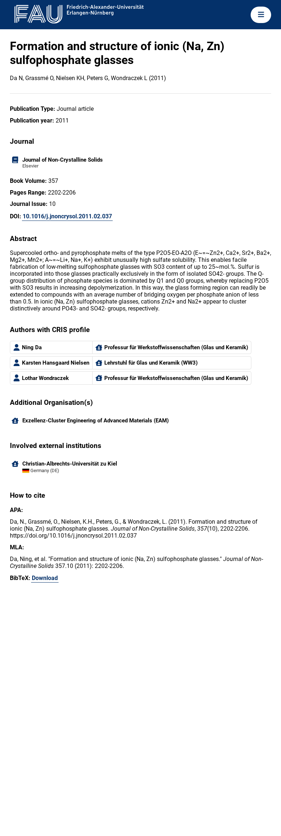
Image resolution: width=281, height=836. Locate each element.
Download (45, 578)
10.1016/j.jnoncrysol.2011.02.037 (67, 216)
